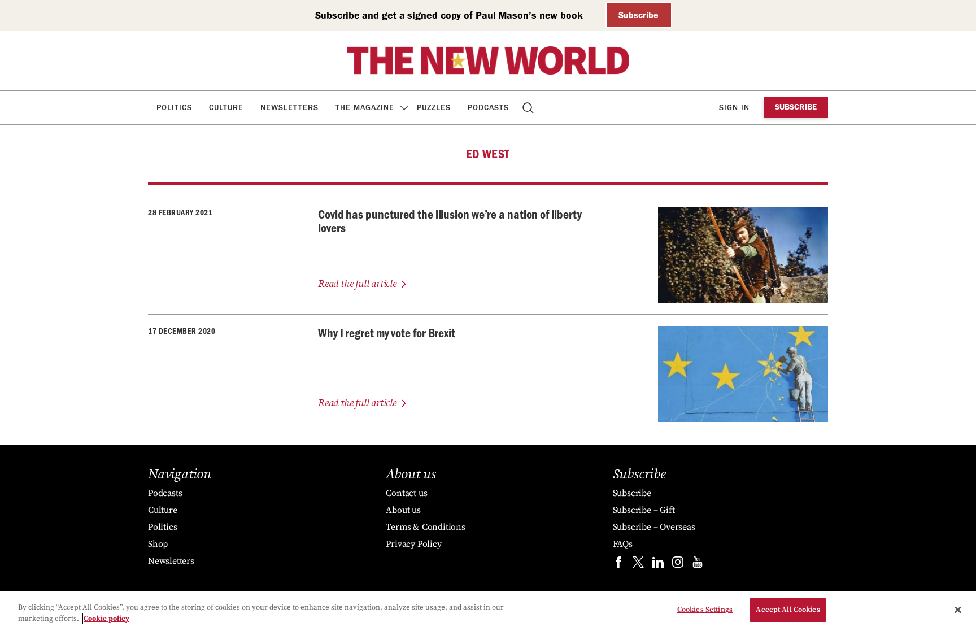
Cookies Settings (705, 609)
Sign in (734, 107)
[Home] (488, 60)
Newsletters (289, 107)
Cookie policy (106, 618)
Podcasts (488, 107)
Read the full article (357, 283)
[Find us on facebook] (618, 564)
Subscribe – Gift (644, 510)
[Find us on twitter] (638, 564)
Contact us (406, 493)
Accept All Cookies (788, 609)
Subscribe (638, 15)
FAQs (623, 544)
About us (403, 510)
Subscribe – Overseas (654, 527)
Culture (226, 107)
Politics (174, 107)
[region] (488, 611)
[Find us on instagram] (677, 564)
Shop (158, 544)
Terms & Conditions (425, 527)
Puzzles (434, 107)
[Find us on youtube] (697, 564)
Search (529, 108)
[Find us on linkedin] (658, 564)
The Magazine (365, 107)
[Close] (957, 609)
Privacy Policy (413, 544)
